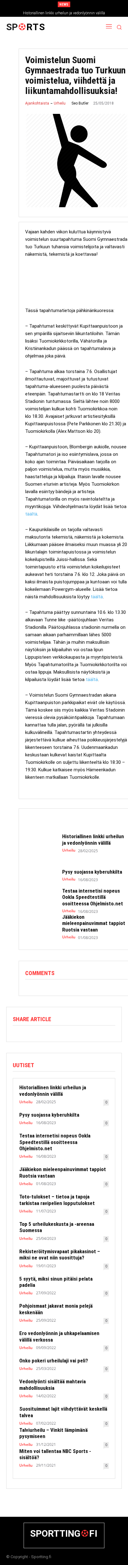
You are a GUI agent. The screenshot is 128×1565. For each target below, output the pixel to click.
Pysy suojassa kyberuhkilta (92, 872)
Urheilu (60, 103)
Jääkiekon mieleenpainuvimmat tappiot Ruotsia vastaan (93, 923)
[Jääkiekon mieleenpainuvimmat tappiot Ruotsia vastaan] (40, 926)
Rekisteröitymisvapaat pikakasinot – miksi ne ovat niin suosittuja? (59, 1254)
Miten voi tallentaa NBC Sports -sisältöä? (55, 1454)
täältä (31, 514)
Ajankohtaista (37, 103)
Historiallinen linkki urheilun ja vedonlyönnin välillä (64, 13)
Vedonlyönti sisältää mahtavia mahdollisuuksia (52, 1384)
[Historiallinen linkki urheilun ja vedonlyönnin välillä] (40, 843)
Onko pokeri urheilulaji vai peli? (53, 1360)
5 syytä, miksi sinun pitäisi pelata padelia (56, 1282)
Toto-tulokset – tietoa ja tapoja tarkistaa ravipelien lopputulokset (57, 1200)
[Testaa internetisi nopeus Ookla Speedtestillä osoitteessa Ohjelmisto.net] (40, 900)
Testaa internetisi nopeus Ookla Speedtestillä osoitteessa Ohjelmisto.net (92, 897)
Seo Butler (80, 103)
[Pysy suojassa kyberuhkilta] (40, 875)
